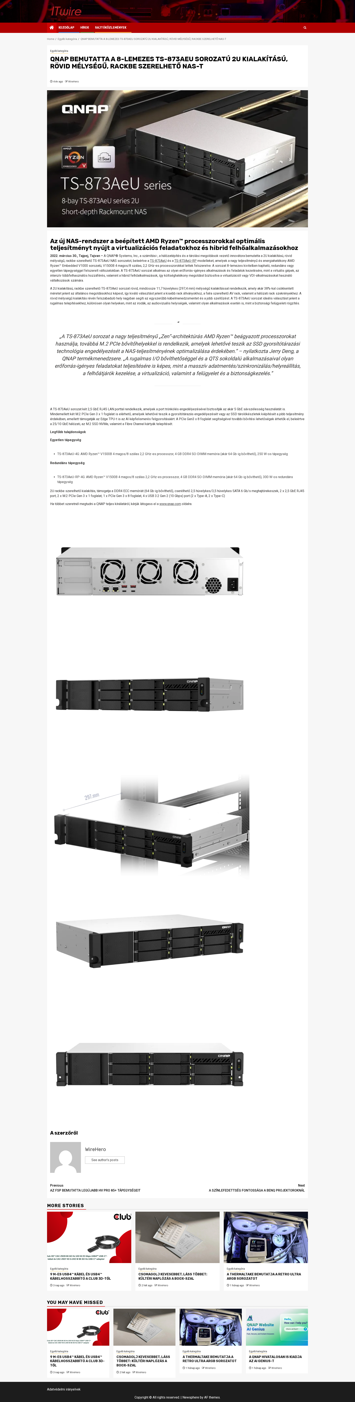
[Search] (305, 28)
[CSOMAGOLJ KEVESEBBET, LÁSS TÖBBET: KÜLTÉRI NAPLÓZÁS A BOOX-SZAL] (177, 1237)
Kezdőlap (66, 27)
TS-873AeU (158, 261)
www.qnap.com (170, 504)
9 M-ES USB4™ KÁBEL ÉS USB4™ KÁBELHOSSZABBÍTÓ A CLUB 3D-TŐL (80, 1276)
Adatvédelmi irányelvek (64, 1389)
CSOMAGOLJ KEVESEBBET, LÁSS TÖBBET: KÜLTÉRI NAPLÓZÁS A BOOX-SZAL (172, 1276)
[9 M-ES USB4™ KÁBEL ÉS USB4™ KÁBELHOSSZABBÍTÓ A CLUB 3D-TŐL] (89, 1237)
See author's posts (104, 1160)
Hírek (84, 27)
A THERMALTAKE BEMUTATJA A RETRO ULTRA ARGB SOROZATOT (210, 1359)
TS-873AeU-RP (185, 261)
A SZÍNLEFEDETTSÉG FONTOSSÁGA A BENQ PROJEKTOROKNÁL (257, 1188)
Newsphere (190, 1397)
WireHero (73, 81)
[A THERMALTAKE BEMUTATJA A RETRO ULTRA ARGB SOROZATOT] (266, 1237)
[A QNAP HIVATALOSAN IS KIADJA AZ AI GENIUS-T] (277, 1327)
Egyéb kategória (59, 51)
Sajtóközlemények (110, 27)
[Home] (52, 28)
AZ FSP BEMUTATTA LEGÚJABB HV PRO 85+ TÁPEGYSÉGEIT (95, 1188)
